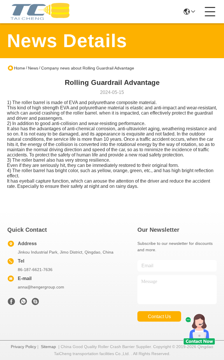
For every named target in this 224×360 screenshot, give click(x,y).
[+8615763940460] (35, 303)
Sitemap (48, 346)
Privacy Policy (23, 346)
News (33, 68)
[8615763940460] (23, 303)
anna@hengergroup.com (41, 287)
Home (19, 68)
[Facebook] (11, 303)
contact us (159, 316)
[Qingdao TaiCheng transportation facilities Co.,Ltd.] (39, 11)
